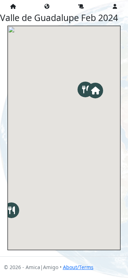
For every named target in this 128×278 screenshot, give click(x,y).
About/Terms (78, 267)
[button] (95, 90)
